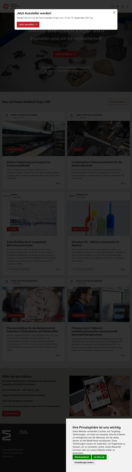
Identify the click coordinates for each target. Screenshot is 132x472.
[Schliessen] (114, 12)
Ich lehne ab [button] (99, 457)
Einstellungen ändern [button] (84, 462)
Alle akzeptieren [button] (82, 457)
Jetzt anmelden (26, 24)
